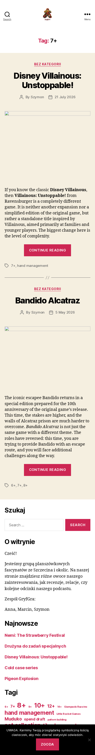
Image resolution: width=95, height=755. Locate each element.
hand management (32, 265)
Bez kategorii (47, 64)
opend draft (34, 719)
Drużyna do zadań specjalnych (35, 646)
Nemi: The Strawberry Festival (35, 635)
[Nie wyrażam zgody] (89, 740)
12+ (51, 706)
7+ (13, 265)
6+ (13, 485)
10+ (39, 705)
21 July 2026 (65, 97)
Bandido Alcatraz (47, 300)
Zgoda (47, 744)
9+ (30, 706)
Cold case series (21, 667)
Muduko (13, 719)
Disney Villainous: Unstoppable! (47, 80)
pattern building (57, 719)
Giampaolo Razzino (75, 706)
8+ (25, 485)
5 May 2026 (65, 312)
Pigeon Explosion (22, 678)
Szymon (37, 97)
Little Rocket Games (68, 713)
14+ (59, 706)
